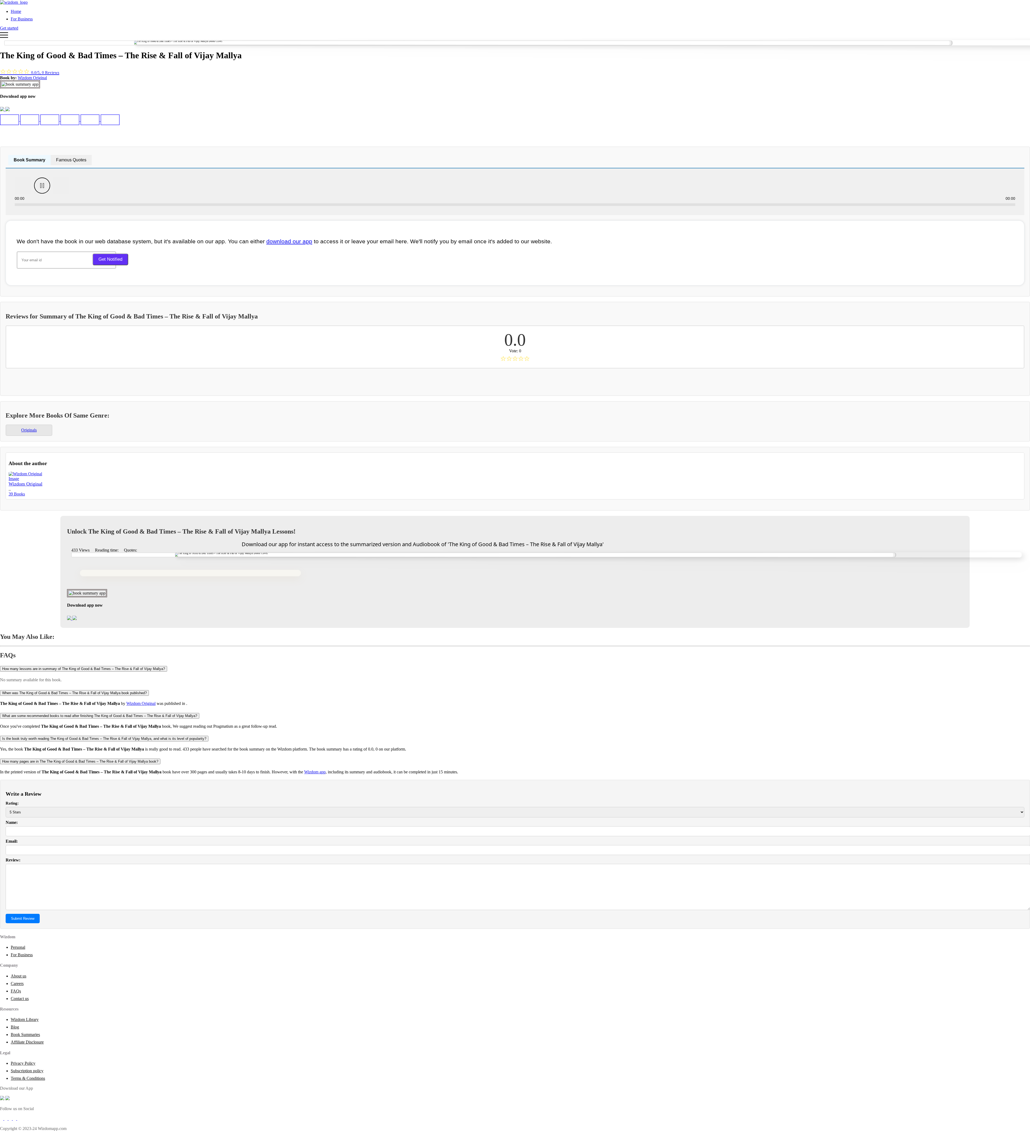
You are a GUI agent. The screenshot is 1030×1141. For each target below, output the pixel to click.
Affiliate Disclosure (27, 1042)
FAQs (16, 991)
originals (29, 430)
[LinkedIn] (15, 1118)
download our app (289, 241)
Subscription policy (27, 1070)
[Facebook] (2, 1118)
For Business (22, 19)
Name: (12, 822)
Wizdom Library (25, 1019)
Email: (12, 841)
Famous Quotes (71, 160)
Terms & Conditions (28, 1078)
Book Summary (29, 160)
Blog (15, 1027)
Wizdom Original (32, 77)
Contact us (20, 998)
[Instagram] (11, 1118)
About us (18, 976)
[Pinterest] (18, 1118)
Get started (9, 28)
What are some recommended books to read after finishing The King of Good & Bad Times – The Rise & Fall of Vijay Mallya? (99, 716)
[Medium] (6, 1118)
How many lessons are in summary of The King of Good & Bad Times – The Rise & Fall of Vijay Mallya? (83, 669)
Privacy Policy (23, 1063)
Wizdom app (315, 772)
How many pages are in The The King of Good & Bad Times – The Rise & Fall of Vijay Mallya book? (80, 761)
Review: (13, 860)
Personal (18, 947)
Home (16, 11)
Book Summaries (25, 1034)
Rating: (12, 803)
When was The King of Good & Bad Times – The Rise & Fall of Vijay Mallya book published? (74, 693)
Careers (17, 983)
